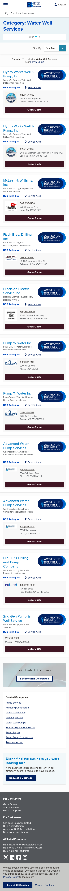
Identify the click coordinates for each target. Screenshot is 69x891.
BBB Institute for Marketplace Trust (22, 844)
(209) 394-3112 (27, 362)
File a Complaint (12, 810)
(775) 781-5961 (12, 638)
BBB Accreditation (13, 826)
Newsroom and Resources (17, 832)
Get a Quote (34, 109)
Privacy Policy (11, 877)
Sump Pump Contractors (19, 737)
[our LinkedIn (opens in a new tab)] (12, 859)
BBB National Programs (16, 851)
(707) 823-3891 (27, 257)
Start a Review (11, 807)
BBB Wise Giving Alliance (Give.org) (23, 847)
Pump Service (13, 702)
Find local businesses (22, 13)
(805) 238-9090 (27, 585)
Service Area (34, 87)
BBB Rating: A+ (11, 141)
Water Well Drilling (16, 712)
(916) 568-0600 (27, 311)
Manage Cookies (44, 885)
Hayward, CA (37, 62)
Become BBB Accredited (34, 678)
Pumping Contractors (17, 707)
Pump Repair (13, 732)
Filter (37, 37)
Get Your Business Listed (17, 823)
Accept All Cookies (18, 885)
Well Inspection (14, 717)
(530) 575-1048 (27, 469)
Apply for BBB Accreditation (19, 829)
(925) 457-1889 (27, 94)
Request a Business (20, 778)
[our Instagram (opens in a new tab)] (25, 859)
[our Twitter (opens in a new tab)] (5, 859)
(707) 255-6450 (27, 203)
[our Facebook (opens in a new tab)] (18, 859)
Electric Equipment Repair (20, 727)
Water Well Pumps (16, 722)
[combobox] (55, 48)
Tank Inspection (14, 742)
